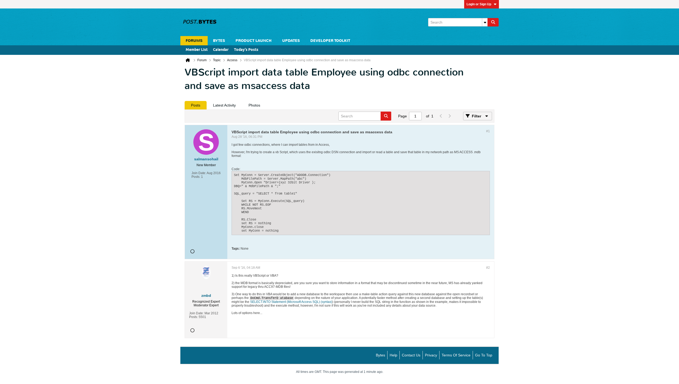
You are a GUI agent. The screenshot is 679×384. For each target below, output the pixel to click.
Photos (254, 105)
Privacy (431, 355)
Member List (197, 49)
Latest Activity (224, 105)
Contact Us (411, 355)
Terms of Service (456, 355)
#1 (488, 131)
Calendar (221, 49)
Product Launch (254, 40)
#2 (488, 268)
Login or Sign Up (479, 4)
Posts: (195, 177)
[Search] (493, 22)
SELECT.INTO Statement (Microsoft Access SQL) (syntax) (291, 302)
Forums (194, 40)
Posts (195, 105)
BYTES (219, 40)
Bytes (380, 355)
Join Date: (198, 173)
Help (393, 355)
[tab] (196, 105)
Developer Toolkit (330, 40)
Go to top (483, 355)
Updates (291, 40)
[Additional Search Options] (485, 22)
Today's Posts (246, 49)
